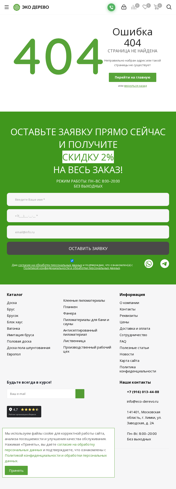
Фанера (69, 313)
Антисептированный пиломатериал (80, 332)
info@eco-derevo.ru (142, 401)
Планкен (70, 306)
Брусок (12, 315)
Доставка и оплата (135, 328)
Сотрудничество (133, 334)
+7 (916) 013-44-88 (143, 391)
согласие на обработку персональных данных (50, 265)
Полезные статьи (134, 347)
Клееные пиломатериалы (84, 300)
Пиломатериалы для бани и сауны (86, 321)
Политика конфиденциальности (138, 369)
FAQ (123, 341)
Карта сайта (129, 360)
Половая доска (19, 341)
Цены (124, 322)
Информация (132, 294)
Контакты (127, 309)
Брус (11, 309)
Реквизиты (129, 315)
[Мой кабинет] (123, 7)
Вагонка (13, 328)
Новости (127, 354)
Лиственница (74, 340)
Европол (14, 354)
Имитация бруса (20, 334)
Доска (12, 302)
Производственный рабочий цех (87, 349)
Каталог (15, 294)
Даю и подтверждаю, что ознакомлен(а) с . (72, 267)
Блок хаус (15, 322)
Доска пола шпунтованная (28, 347)
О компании (129, 302)
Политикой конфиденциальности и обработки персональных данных (72, 268)
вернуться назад (135, 86)
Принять (16, 470)
